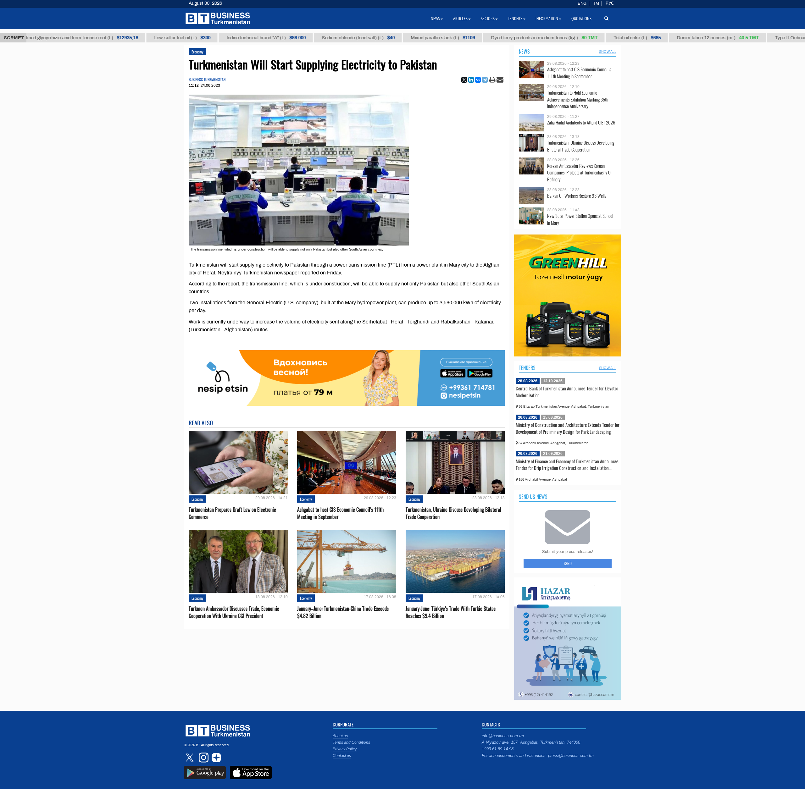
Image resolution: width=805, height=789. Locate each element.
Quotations (581, 18)
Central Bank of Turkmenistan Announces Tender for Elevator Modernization (567, 392)
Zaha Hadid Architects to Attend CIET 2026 (581, 122)
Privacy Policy (345, 749)
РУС (610, 3)
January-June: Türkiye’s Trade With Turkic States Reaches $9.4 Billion (451, 612)
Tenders (527, 368)
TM (596, 3)
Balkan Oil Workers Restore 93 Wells (576, 195)
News (524, 51)
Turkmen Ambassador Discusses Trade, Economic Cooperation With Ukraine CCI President (234, 612)
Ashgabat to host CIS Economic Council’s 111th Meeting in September (340, 513)
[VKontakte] (478, 80)
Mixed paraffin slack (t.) (418, 37)
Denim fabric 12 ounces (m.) (693, 37)
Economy (197, 51)
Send (568, 563)
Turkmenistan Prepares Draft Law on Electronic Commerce (232, 513)
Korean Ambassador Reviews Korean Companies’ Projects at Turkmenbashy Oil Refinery (580, 173)
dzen (215, 757)
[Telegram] (485, 80)
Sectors (488, 18)
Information (547, 18)
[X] (464, 80)
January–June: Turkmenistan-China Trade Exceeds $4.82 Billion (343, 612)
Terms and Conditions (351, 742)
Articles (460, 18)
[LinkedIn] (471, 80)
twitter (190, 757)
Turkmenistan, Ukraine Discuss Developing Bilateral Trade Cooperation (453, 513)
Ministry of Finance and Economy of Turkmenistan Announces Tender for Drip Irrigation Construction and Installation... (567, 465)
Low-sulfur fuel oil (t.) (158, 37)
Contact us (342, 755)
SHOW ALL (607, 51)
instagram (203, 757)
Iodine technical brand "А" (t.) (241, 37)
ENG (582, 3)
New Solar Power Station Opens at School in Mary (580, 219)
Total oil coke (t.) (612, 37)
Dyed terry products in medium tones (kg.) (520, 37)
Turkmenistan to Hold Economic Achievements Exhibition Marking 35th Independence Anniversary (577, 99)
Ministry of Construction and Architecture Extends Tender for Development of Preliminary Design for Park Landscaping (567, 428)
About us (340, 736)
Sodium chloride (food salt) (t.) (333, 37)
